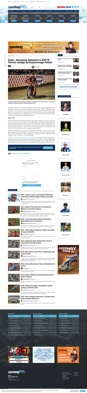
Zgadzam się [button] (83, 390)
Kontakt (26, 1)
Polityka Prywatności (65, 377)
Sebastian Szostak (15, 153)
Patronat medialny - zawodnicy (64, 96)
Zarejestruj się (76, 372)
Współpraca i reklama (16, 1)
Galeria (60, 55)
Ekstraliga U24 (32, 279)
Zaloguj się (48, 1)
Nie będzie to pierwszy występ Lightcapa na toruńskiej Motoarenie (22, 137)
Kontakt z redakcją (65, 372)
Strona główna (11, 55)
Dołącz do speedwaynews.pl (41, 1)
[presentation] (6, 18)
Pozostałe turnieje (34, 301)
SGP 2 (9, 66)
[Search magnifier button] (39, 7)
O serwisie (9, 1)
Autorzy (22, 1)
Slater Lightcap (26, 153)
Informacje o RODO (65, 379)
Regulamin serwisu (32, 1)
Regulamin (64, 376)
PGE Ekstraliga (31, 199)
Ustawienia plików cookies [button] (74, 390)
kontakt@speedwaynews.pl (14, 379)
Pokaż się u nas (64, 375)
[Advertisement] (43, 32)
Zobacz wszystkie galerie (68, 87)
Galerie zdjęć (76, 375)
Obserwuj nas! (49, 147)
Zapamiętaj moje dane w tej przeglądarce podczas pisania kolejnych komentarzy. (30, 182)
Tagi (9, 153)
